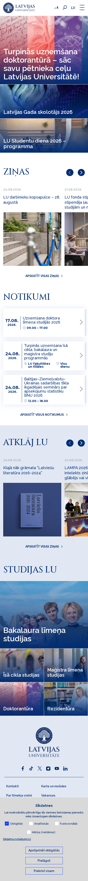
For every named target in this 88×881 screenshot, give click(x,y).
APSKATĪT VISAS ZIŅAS (42, 276)
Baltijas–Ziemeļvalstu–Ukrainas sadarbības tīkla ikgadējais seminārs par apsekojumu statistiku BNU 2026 (46, 387)
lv (73, 8)
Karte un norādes (53, 786)
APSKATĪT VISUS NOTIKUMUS (42, 414)
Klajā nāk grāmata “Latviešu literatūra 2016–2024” (28, 470)
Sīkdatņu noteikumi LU (17, 839)
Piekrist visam (44, 871)
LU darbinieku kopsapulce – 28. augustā (31, 199)
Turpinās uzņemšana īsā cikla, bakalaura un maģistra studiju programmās (46, 351)
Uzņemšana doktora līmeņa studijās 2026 (41, 320)
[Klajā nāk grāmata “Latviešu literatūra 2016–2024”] (32, 509)
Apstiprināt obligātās (44, 850)
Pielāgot (44, 860)
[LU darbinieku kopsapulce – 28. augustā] (32, 239)
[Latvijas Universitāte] (19, 8)
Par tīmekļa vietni (19, 795)
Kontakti (12, 786)
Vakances (48, 795)
